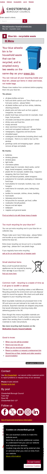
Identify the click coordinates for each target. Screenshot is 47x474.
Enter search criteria (7, 17)
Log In (25, 2)
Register (31, 2)
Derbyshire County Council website (17, 329)
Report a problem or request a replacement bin (23, 350)
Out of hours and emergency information (16, 419)
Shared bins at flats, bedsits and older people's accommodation (23, 354)
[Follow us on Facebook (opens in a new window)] (4, 412)
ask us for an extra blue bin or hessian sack (19, 253)
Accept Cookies (34, 462)
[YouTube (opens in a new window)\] (20, 412)
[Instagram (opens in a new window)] (28, 412)
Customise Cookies (32, 466)
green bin (29, 73)
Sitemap (9, 2)
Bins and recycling (8, 26)
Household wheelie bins (23, 26)
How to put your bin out (14, 344)
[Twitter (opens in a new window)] (12, 412)
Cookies (2, 2)
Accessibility (17, 2)
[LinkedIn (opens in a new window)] (35, 412)
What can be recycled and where (17, 347)
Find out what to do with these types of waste (19, 215)
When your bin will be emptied (16, 342)
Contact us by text (8, 384)
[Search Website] (24, 21)
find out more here (9, 273)
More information (13, 456)
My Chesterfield (11, 375)
